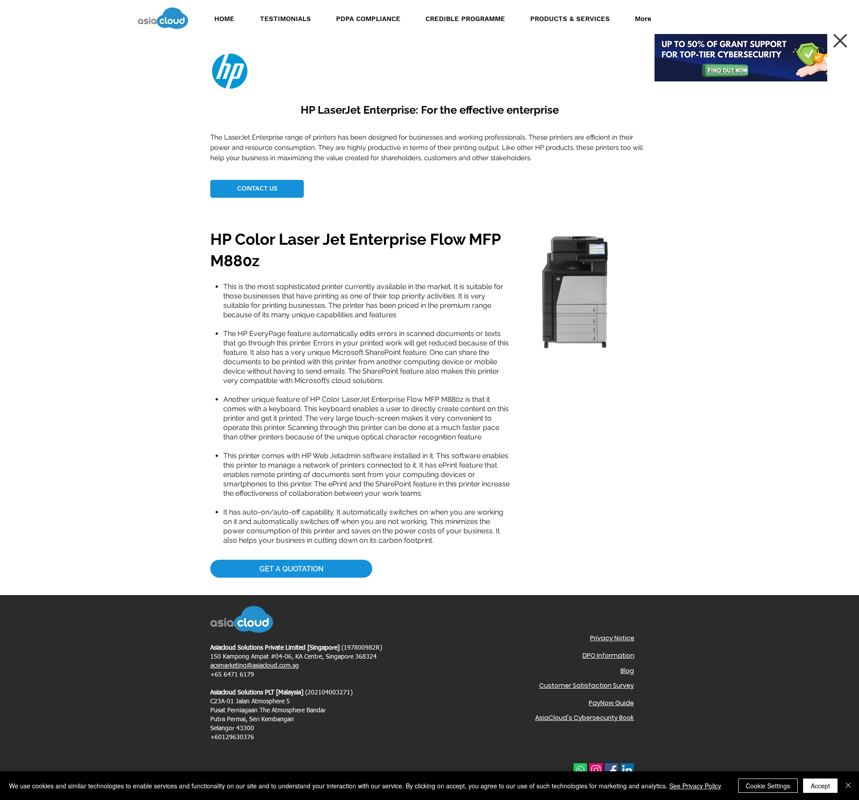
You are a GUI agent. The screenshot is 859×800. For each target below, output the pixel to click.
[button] (840, 40)
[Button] (727, 69)
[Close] (848, 786)
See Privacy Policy (695, 785)
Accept (820, 785)
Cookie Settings (768, 785)
